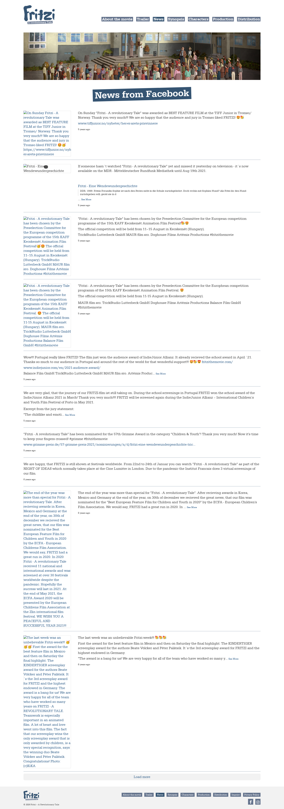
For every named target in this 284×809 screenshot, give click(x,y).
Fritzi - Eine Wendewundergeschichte (107, 186)
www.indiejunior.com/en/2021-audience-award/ (62, 368)
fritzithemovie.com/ (217, 362)
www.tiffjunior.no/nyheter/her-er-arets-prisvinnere (118, 123)
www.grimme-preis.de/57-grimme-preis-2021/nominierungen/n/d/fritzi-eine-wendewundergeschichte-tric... (109, 444)
